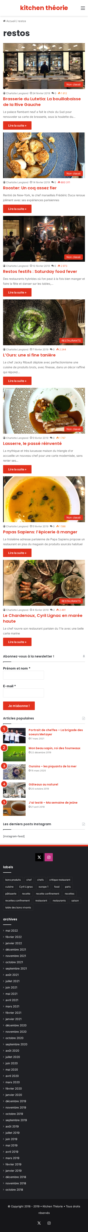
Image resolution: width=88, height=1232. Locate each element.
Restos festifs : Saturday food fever (40, 271)
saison (75, 900)
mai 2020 (12, 1069)
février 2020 (14, 1088)
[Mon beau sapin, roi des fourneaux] (14, 753)
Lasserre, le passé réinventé (32, 443)
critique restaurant (59, 879)
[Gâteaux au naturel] (14, 790)
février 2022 (14, 937)
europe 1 (44, 886)
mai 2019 (12, 1145)
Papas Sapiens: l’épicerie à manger (40, 532)
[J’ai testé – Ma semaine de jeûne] (14, 808)
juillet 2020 (13, 1057)
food (56, 886)
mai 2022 (12, 930)
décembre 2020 (16, 1025)
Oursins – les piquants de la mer (53, 766)
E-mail (9, 686)
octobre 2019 (14, 1113)
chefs (40, 879)
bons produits (13, 879)
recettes (69, 893)
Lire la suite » (17, 125)
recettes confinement (17, 900)
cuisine (9, 886)
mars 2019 (12, 1158)
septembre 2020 (16, 1044)
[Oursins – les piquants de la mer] (14, 772)
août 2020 (12, 1050)
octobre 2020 (15, 1038)
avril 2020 (12, 1076)
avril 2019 (12, 1151)
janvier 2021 (13, 1019)
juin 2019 (11, 1139)
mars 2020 (13, 1082)
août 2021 (12, 974)
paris (68, 886)
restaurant (41, 900)
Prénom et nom (16, 668)
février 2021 (13, 1012)
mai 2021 (11, 993)
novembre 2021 (16, 955)
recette (26, 893)
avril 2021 (12, 1000)
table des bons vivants (18, 907)
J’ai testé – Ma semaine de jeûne (53, 803)
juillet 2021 (12, 981)
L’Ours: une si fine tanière (29, 355)
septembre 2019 (16, 1120)
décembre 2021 (16, 949)
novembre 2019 (16, 1107)
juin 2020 (12, 1063)
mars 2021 (12, 1006)
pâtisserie (10, 893)
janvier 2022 (14, 943)
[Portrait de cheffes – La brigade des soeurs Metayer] (14, 735)
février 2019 (13, 1164)
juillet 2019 (13, 1132)
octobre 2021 (14, 962)
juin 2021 (11, 987)
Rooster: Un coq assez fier (30, 188)
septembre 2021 (16, 968)
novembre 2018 (16, 1183)
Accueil (11, 21)
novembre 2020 (16, 1031)
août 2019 (12, 1126)
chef (29, 879)
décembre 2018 (16, 1177)
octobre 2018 (14, 1189)
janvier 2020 (14, 1094)
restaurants (59, 900)
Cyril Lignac (26, 886)
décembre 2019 (16, 1101)
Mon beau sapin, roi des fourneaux (54, 748)
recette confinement (47, 893)
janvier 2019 (14, 1170)
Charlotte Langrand (17, 93)
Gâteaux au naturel (43, 784)
